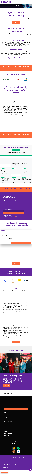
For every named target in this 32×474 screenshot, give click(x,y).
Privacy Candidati (5, 459)
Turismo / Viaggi (6, 417)
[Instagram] (14, 443)
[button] (0, 79)
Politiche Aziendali (13, 457)
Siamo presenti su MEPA (8, 433)
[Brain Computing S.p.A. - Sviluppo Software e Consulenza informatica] (6, 2)
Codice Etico (24, 459)
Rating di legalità (7, 435)
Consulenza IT (6, 427)
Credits (4, 457)
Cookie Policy (24, 457)
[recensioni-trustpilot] (16, 150)
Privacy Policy (10, 211)
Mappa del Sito (19, 459)
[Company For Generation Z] (13, 451)
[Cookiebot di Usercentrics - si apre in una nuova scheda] (27, 230)
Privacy (19, 457)
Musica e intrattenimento (8, 421)
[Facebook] (16, 443)
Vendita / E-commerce (7, 416)
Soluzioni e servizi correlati (8, 393)
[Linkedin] (12, 443)
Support (8, 457)
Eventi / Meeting (6, 418)
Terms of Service (14, 216)
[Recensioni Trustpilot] (18, 448)
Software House (6, 428)
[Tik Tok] (19, 443)
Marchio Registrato (12, 459)
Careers (5, 431)
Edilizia (5, 413)
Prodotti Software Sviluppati (6, 462)
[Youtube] (17, 443)
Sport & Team (6, 420)
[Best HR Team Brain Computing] (13, 448)
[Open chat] (30, 470)
